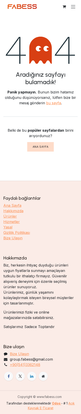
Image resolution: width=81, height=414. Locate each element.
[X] (20, 376)
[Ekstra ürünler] (43, 376)
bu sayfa (53, 103)
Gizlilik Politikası (16, 232)
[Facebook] (8, 376)
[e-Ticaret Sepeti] (64, 6)
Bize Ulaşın (12, 238)
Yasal (7, 227)
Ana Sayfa (40, 146)
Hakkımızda (13, 211)
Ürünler (10, 216)
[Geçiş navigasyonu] (73, 6)
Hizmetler (11, 221)
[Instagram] (31, 376)
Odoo (56, 403)
